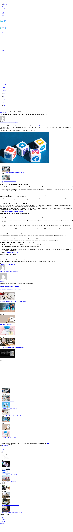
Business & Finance (4, 111)
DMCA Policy (3, 518)
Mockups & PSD (5, 56)
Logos (4, 53)
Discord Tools (3, 8)
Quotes (4, 99)
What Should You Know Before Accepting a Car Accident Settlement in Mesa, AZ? (12, 512)
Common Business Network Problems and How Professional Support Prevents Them (13, 347)
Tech (2, 35)
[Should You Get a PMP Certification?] (6, 429)
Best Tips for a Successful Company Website (11, 252)
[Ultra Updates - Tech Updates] (5, 21)
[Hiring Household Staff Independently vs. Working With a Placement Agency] (6, 171)
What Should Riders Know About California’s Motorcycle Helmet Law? (10, 490)
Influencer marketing (12, 217)
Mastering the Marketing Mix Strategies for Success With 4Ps (14, 211)
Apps (2, 41)
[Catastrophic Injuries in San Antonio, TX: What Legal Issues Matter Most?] (6, 504)
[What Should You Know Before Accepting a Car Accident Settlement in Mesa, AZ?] (6, 511)
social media (11, 264)
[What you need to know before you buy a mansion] (6, 180)
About (2, 1)
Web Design (4, 84)
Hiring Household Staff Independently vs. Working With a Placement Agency (13, 172)
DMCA (4, 3)
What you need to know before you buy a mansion (9, 181)
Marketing (6, 112)
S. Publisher (2, 281)
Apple (2, 44)
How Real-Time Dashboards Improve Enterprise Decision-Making (9, 474)
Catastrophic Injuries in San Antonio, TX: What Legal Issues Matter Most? (10, 505)
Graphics (4, 105)
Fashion (4, 93)
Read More (48, 443)
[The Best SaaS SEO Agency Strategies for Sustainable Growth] (6, 407)
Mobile (3, 47)
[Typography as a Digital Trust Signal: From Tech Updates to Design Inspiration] (6, 459)
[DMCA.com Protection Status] (2, 514)
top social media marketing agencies (38, 125)
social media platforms (27, 228)
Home (2, 32)
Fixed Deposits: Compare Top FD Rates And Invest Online (9, 437)
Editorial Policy (3, 519)
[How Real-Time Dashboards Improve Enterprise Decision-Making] (6, 473)
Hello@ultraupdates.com (5, 445)
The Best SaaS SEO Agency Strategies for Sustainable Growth (9, 408)
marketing (7, 264)
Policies (2, 2)
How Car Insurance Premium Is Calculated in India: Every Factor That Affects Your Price (14, 301)
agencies (1, 264)
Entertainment (4, 90)
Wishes (4, 96)
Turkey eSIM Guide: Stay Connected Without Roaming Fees (9, 481)
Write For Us (3, 7)
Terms (4, 5)
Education (4, 87)
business (4, 264)
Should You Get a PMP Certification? (6, 324)
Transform (14, 264)
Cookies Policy (5, 4)
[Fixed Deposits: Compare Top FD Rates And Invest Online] (7, 334)
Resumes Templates (5, 59)
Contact (2, 6)
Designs (3, 50)
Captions (4, 102)
